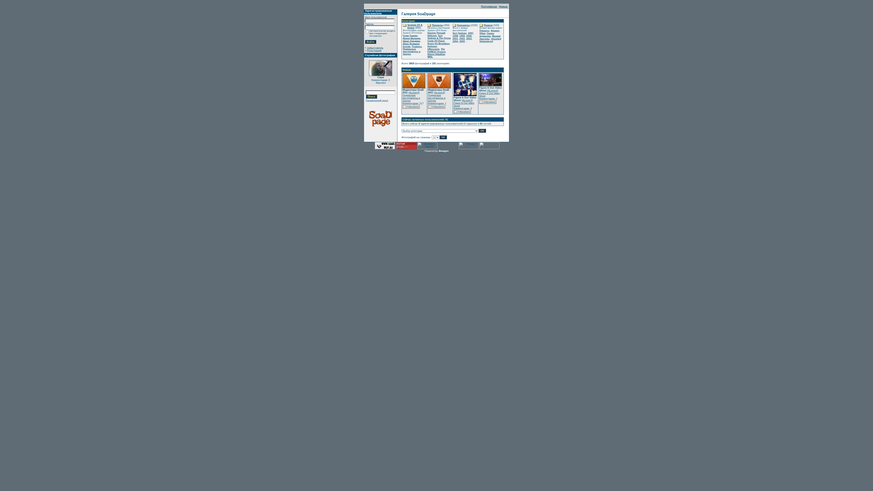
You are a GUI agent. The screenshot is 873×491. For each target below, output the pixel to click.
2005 (462, 41)
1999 (462, 36)
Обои (482, 33)
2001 (455, 38)
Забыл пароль (375, 47)
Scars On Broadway (438, 43)
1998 (455, 36)
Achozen (432, 46)
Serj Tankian (460, 33)
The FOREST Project (436, 50)
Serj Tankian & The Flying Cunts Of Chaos (439, 38)
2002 (462, 38)
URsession (433, 49)
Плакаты (484, 30)
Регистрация (374, 50)
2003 (469, 38)
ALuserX (414, 92)
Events (407, 46)
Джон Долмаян (411, 44)
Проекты (437, 25)
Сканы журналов (486, 34)
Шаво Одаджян (411, 41)
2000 (469, 36)
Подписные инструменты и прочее (411, 51)
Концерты (463, 25)
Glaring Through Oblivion (436, 34)
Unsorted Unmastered (490, 40)
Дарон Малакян (411, 38)
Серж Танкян (410, 35)
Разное (488, 25)
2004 (455, 41)
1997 (470, 33)
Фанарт (495, 30)
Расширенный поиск (377, 100)
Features (417, 46)
